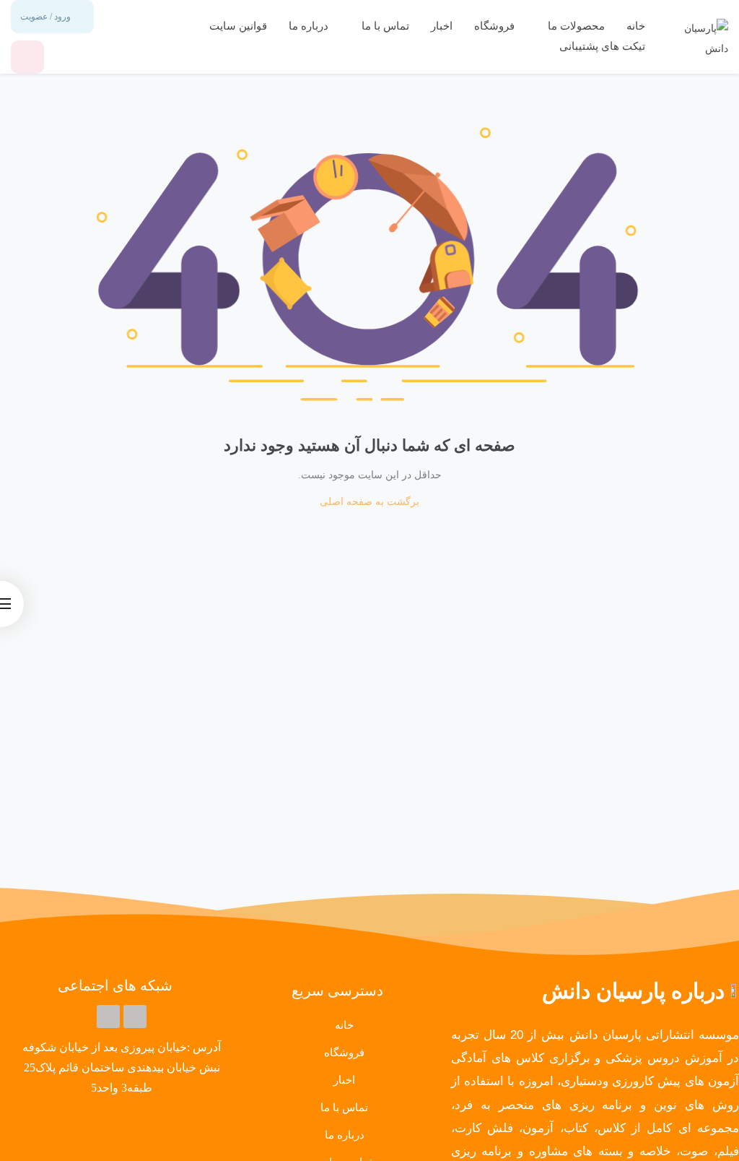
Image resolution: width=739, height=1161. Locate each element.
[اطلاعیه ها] (27, 57)
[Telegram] (135, 1016)
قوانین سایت (238, 26)
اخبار (441, 26)
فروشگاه (494, 26)
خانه (635, 26)
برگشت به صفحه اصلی (369, 501)
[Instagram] (108, 1016)
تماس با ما (384, 26)
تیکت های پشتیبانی (602, 46)
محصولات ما (575, 26)
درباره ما (308, 26)
